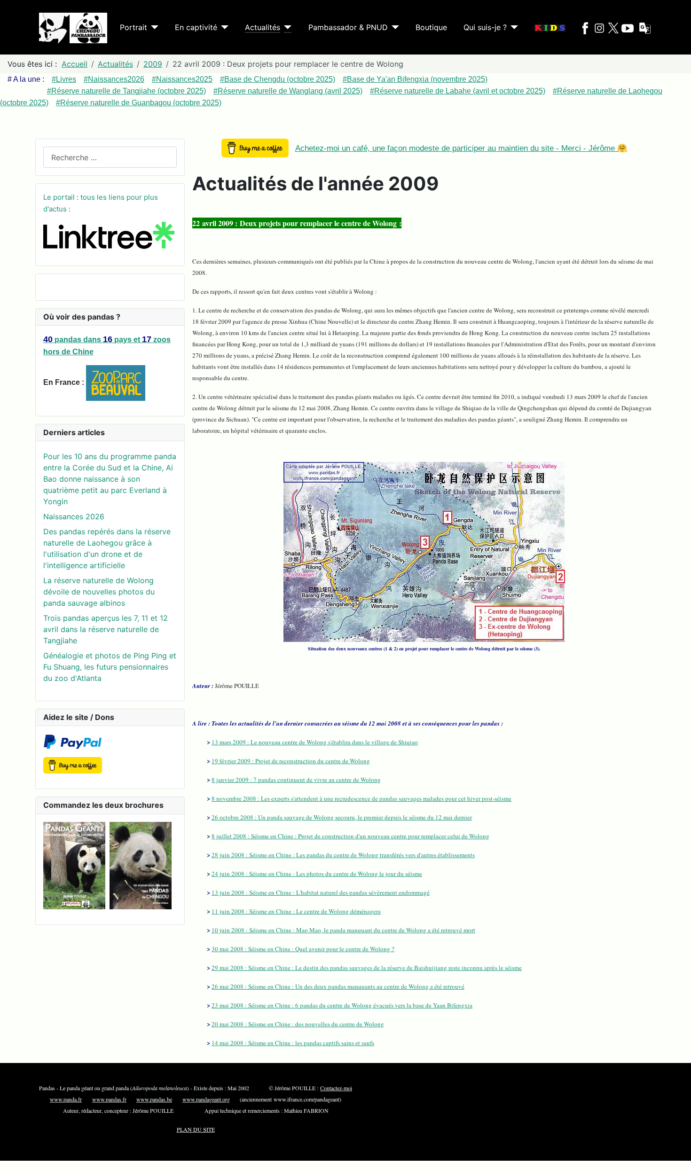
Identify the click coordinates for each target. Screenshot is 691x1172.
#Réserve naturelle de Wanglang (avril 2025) (287, 91)
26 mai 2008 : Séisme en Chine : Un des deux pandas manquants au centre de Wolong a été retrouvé (338, 986)
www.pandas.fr (109, 1099)
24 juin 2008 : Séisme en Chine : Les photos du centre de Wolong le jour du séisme (317, 873)
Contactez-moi (336, 1088)
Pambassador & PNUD (348, 27)
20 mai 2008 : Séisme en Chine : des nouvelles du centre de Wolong (298, 1024)
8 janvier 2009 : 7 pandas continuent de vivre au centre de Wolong (296, 779)
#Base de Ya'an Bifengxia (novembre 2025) (415, 79)
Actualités (262, 27)
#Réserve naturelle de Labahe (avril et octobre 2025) (457, 91)
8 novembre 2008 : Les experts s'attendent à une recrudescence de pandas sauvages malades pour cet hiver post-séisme (361, 798)
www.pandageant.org (206, 1099)
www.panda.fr (66, 1099)
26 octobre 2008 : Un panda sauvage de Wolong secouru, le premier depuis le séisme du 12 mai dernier (342, 817)
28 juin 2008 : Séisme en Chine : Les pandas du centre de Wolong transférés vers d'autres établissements (343, 855)
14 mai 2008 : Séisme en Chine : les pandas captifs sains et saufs (293, 1043)
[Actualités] (285, 27)
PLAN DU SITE (196, 1129)
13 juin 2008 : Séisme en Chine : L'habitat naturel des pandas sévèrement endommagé (321, 892)
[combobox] (110, 157)
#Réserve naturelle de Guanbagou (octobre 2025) (138, 103)
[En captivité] (222, 27)
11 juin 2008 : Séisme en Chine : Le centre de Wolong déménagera (296, 911)
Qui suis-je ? (485, 27)
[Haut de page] (674, 1154)
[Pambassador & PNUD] (393, 27)
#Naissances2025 (182, 79)
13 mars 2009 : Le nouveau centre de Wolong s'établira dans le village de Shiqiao (315, 742)
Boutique (431, 27)
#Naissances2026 (114, 79)
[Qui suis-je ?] (512, 27)
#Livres (64, 79)
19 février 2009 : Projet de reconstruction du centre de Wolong (291, 761)
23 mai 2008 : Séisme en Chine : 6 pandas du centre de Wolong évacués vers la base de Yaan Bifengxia (342, 1005)
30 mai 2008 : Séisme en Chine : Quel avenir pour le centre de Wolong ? (303, 949)
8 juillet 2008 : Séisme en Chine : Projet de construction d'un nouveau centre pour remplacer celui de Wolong (350, 836)
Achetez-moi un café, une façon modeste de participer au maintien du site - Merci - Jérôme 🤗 (461, 148)
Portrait (133, 27)
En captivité (196, 27)
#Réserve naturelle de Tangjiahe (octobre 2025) (126, 91)
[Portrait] (152, 27)
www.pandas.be (154, 1099)
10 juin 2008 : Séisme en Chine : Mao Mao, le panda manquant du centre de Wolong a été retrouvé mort (343, 930)
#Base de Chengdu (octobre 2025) (277, 79)
